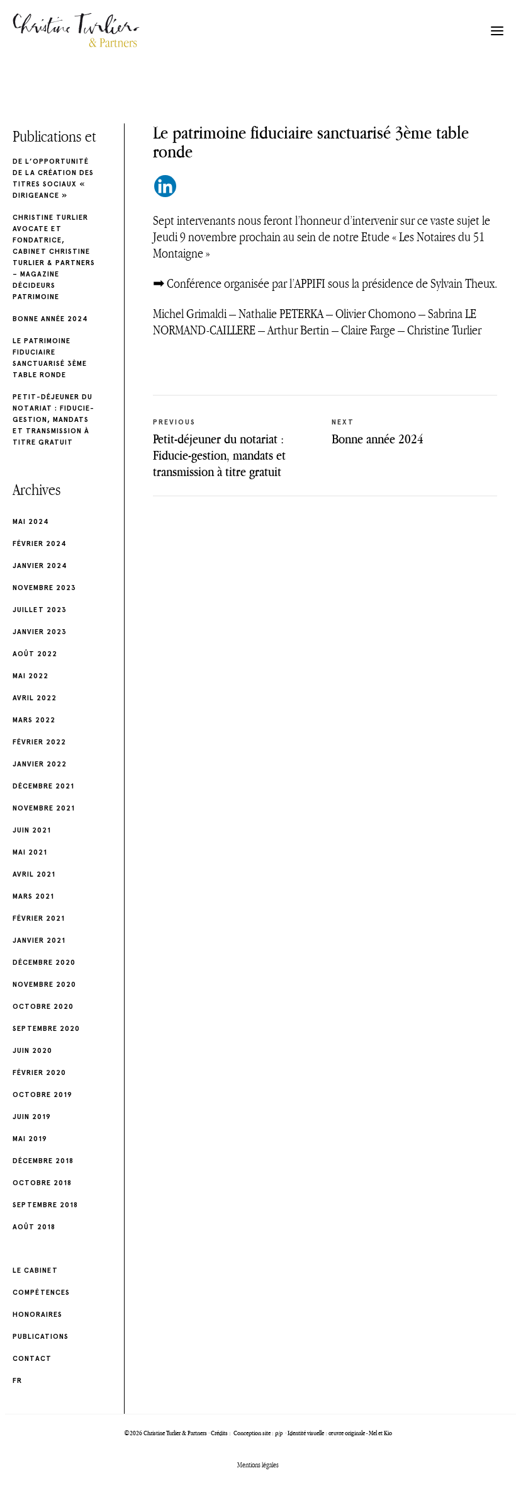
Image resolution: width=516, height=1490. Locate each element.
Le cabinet (35, 1270)
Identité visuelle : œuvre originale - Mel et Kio (340, 1433)
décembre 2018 (43, 1161)
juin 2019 (32, 1117)
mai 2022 (30, 676)
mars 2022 (34, 720)
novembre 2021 (44, 808)
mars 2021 (33, 896)
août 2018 (34, 1227)
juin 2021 (32, 830)
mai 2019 (30, 1139)
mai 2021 (30, 852)
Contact (32, 1359)
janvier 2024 (40, 566)
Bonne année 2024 (50, 319)
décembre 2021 (43, 786)
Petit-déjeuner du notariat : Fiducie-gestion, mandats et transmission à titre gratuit (53, 419)
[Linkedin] (165, 186)
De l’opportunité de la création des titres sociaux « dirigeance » (53, 178)
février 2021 (39, 918)
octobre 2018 (42, 1183)
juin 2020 (32, 1051)
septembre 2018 (45, 1205)
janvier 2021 (39, 940)
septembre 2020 (46, 1029)
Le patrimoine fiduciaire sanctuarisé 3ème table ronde (50, 358)
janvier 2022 (40, 764)
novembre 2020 (44, 985)
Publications (41, 1337)
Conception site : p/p (258, 1433)
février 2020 (39, 1073)
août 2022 (35, 654)
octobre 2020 (43, 1007)
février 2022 (39, 742)
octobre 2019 (42, 1095)
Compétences (41, 1292)
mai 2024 (31, 522)
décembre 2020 (44, 962)
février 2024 (40, 544)
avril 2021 (34, 874)
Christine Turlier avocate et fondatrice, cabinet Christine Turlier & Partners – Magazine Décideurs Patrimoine (54, 257)
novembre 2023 (44, 588)
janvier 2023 (40, 632)
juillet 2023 (40, 610)
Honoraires (37, 1315)
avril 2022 (35, 698)
